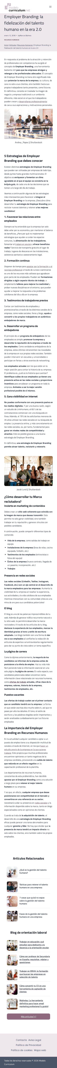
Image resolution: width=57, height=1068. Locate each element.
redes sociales (41, 802)
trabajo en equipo (23, 244)
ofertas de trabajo (18, 681)
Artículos (12, 45)
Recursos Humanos (11, 40)
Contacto (21, 1040)
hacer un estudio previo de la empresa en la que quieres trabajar (26, 749)
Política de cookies (21, 1050)
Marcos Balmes (25, 35)
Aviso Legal (34, 1040)
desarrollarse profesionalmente (33, 101)
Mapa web (40, 1050)
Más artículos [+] (28, 1016)
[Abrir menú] (50, 7)
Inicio (6, 45)
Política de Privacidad (28, 1045)
